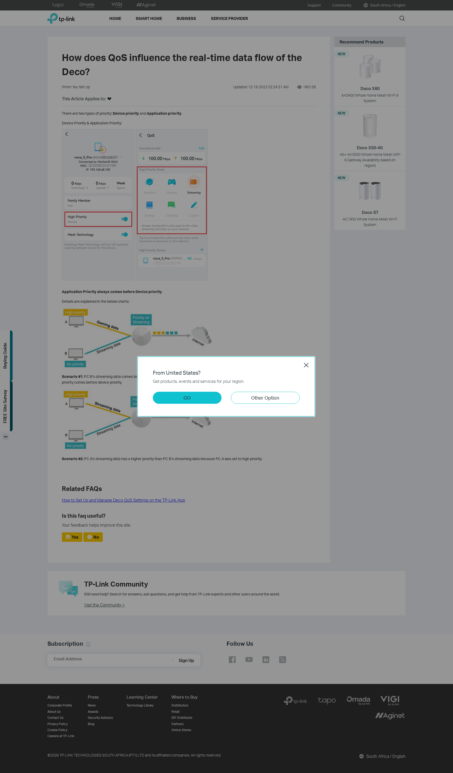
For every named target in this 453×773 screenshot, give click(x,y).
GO (187, 398)
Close (306, 365)
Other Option (265, 398)
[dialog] (226, 386)
